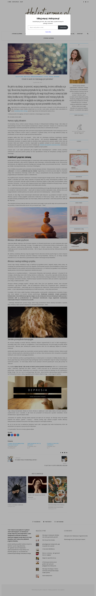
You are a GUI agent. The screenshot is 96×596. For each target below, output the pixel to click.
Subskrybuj (63, 27)
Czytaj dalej (48, 32)
